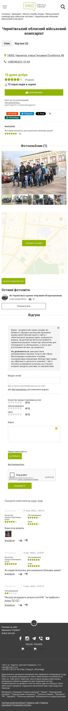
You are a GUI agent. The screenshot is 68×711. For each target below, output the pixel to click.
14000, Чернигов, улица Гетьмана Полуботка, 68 (35, 55)
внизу (33, 501)
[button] (63, 153)
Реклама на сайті (9, 627)
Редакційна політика (21, 705)
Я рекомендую (35, 92)
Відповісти (10, 540)
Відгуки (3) (21, 43)
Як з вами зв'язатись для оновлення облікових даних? (29, 131)
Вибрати (16, 456)
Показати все (23, 306)
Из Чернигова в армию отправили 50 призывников (35, 295)
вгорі (40, 501)
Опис (7, 43)
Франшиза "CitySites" (11, 630)
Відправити (19, 486)
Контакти (38, 644)
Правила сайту (33, 703)
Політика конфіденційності (14, 703)
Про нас (29, 644)
